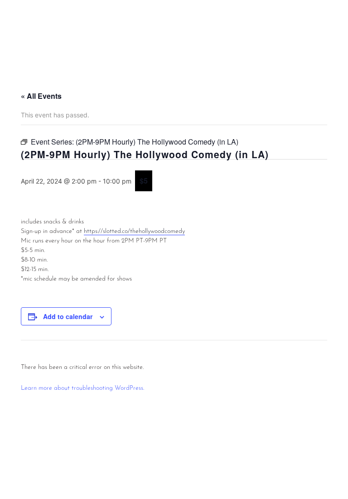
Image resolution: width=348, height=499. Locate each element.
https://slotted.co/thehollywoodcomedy (134, 231)
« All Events (41, 96)
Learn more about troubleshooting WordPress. (82, 388)
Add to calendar (67, 316)
